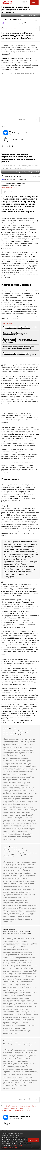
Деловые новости (7, 1111)
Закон (27, 1108)
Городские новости (12, 1106)
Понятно (33, 1140)
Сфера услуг (5, 1108)
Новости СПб (19, 1111)
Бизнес (27, 1111)
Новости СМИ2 (7, 146)
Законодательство (17, 1108)
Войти (34, 2)
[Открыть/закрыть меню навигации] (24, 2)
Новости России (25, 1106)
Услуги (34, 1106)
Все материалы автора (9, 29)
